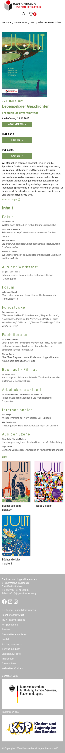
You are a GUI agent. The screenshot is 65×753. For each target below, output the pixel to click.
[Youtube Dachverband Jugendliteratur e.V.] (10, 602)
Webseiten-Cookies (12, 668)
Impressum (8, 658)
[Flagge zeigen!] (48, 481)
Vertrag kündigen (11, 649)
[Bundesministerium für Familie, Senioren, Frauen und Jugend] (32, 694)
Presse (6, 629)
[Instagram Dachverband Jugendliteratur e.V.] (16, 602)
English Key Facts (11, 653)
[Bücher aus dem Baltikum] (16, 481)
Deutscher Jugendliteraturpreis (19, 610)
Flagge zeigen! (43, 505)
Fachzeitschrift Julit (13, 615)
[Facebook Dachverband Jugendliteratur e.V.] (4, 602)
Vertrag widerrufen (12, 644)
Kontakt (6, 639)
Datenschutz (9, 663)
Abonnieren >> (17, 124)
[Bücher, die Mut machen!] (16, 535)
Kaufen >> (17, 140)
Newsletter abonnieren (14, 634)
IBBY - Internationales (13, 619)
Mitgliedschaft (10, 624)
